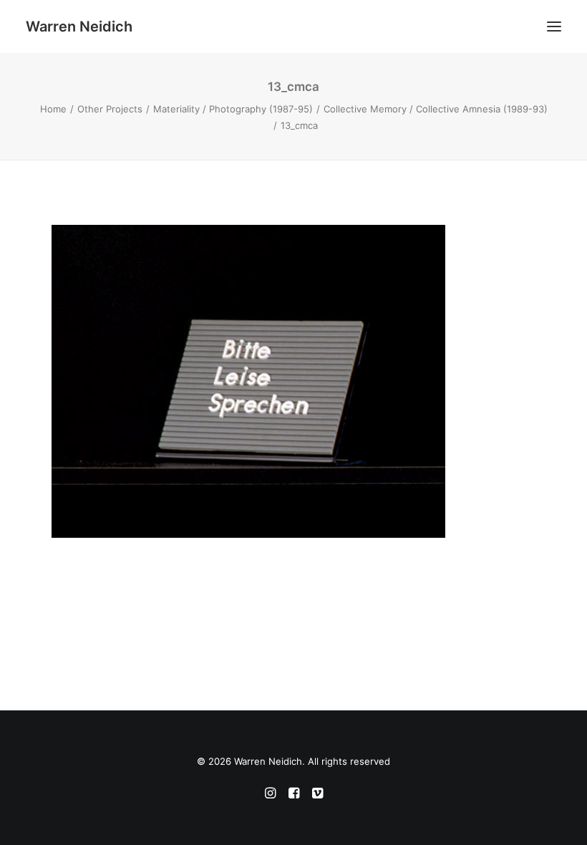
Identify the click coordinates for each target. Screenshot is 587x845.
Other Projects (109, 109)
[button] (554, 26)
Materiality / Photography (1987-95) (233, 109)
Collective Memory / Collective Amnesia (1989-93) (436, 109)
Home (53, 109)
